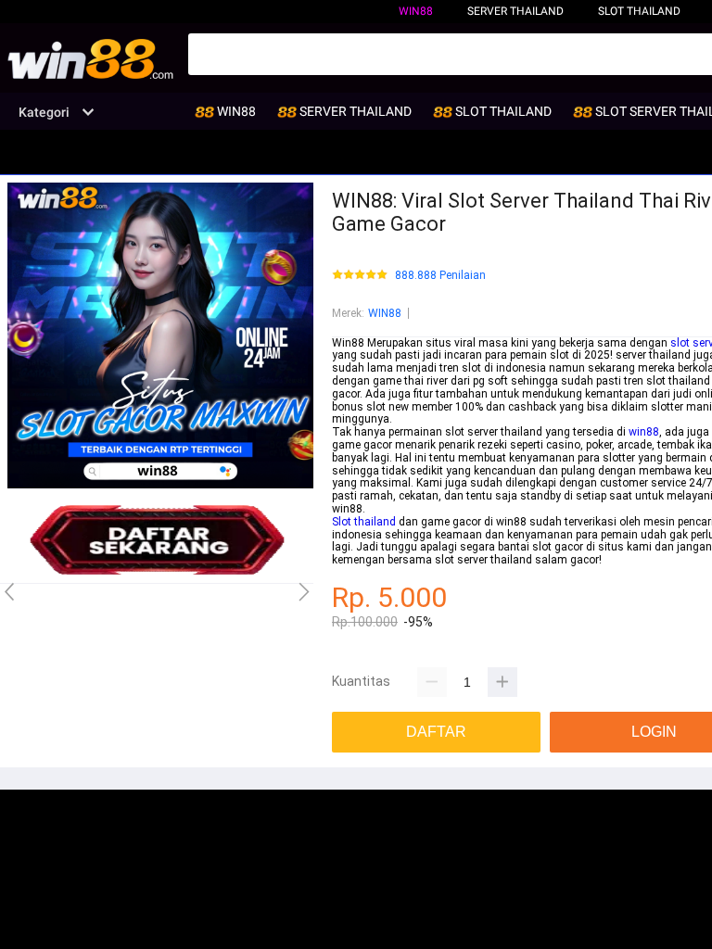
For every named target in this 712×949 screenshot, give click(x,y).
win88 (644, 431)
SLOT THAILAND (639, 11)
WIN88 (416, 11)
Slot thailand (364, 521)
